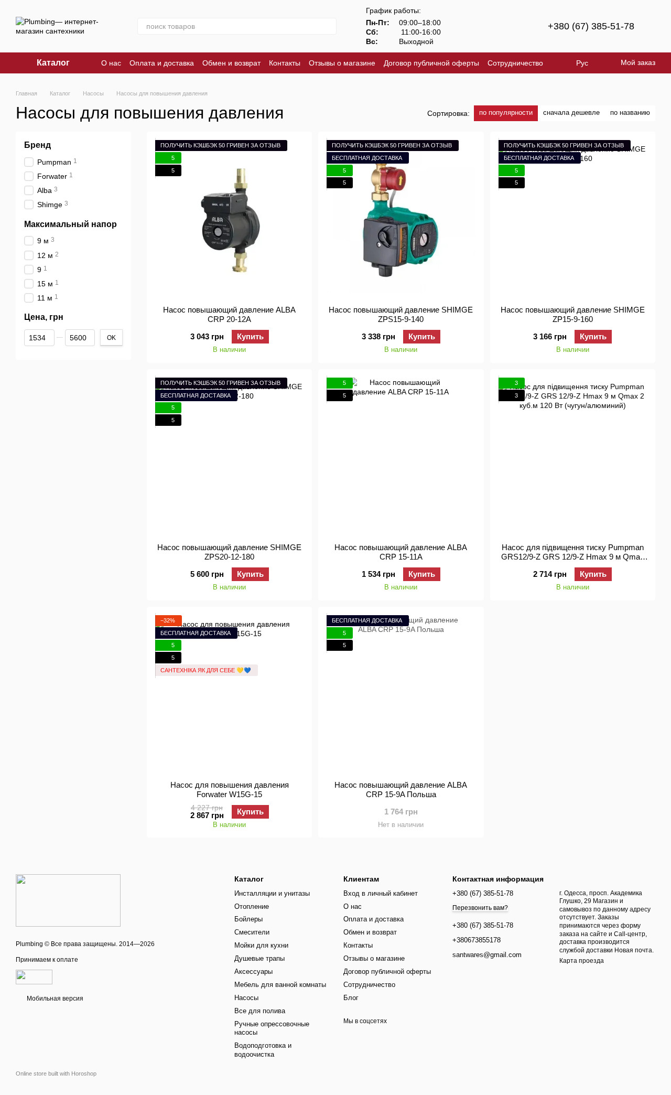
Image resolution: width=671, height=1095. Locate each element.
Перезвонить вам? (480, 907)
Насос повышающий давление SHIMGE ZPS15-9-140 (401, 314)
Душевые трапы (259, 958)
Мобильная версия (54, 998)
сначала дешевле (571, 112)
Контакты (284, 63)
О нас (111, 63)
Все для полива (259, 1011)
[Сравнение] (487, 26)
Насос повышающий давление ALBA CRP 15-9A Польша (400, 789)
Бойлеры (248, 919)
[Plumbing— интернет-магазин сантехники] (68, 900)
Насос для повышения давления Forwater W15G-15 (229, 789)
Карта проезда (581, 960)
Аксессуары (253, 971)
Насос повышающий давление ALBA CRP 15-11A (400, 552)
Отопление (251, 906)
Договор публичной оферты (431, 63)
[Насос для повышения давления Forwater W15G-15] (229, 693)
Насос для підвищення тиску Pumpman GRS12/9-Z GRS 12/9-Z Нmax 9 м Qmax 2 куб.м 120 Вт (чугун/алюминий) (572, 557)
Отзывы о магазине (342, 63)
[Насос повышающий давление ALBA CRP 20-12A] (229, 218)
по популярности (506, 112)
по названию (630, 112)
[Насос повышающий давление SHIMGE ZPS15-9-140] (401, 218)
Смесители (251, 932)
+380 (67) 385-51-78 (591, 26)
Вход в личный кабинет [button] (380, 893)
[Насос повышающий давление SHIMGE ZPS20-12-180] (229, 456)
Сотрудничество (515, 63)
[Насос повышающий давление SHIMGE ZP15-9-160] (573, 218)
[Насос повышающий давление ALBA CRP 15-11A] (401, 456)
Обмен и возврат (231, 63)
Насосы (246, 998)
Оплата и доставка (161, 63)
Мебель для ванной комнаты (280, 985)
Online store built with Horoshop (56, 1073)
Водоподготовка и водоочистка (262, 1050)
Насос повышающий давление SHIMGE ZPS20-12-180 (229, 552)
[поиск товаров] (328, 26)
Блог (351, 998)
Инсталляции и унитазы (272, 893)
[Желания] (514, 26)
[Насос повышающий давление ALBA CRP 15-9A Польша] (401, 693)
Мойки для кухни (261, 945)
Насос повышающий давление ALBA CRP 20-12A (229, 314)
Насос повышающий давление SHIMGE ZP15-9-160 (573, 314)
